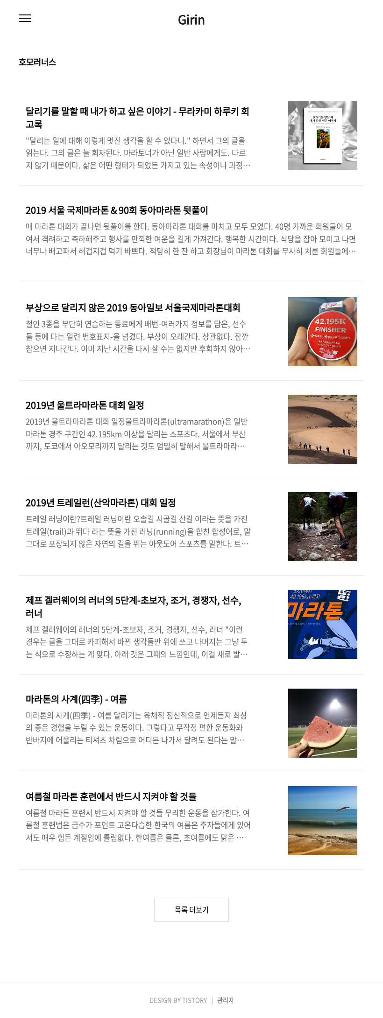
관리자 (225, 1000)
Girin (191, 19)
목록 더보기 (192, 909)
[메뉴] (24, 18)
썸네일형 (345, 62)
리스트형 (358, 62)
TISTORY (194, 1000)
